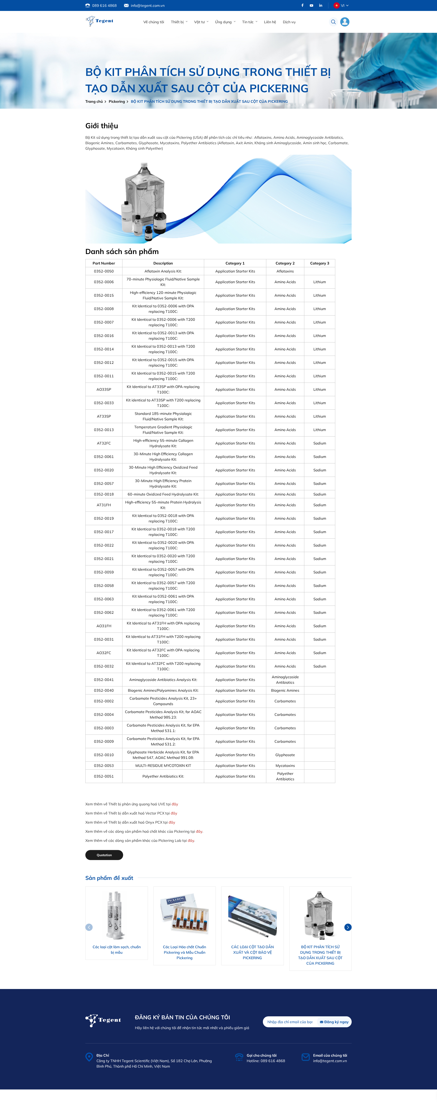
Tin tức (248, 22)
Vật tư (199, 22)
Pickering (117, 101)
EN (343, 16)
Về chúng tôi (153, 22)
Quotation (104, 855)
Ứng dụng (223, 22)
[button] (348, 927)
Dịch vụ (289, 22)
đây (175, 804)
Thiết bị (177, 22)
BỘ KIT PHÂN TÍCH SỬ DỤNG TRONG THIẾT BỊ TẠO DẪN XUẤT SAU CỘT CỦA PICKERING (209, 101)
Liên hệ (270, 22)
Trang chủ (94, 101)
